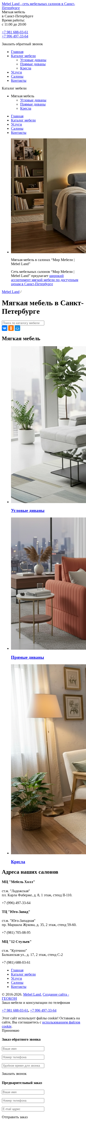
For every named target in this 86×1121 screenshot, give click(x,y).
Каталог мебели (23, 56)
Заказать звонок (14, 1074)
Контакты (18, 80)
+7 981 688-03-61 (15, 32)
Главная (17, 52)
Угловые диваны (33, 60)
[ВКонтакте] (4, 328)
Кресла (25, 68)
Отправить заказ (15, 1117)
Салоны (17, 76)
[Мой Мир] (17, 328)
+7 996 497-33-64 (15, 36)
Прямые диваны (33, 64)
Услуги (16, 72)
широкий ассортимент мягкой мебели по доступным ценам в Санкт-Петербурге (44, 280)
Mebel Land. (32, 994)
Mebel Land (10, 292)
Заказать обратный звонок (22, 44)
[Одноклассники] (11, 328)
